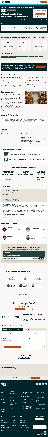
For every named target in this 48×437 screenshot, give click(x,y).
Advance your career (40, 14)
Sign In (38, 1)
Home (2, 7)
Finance (2, 399)
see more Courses (4, 411)
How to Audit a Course (40, 397)
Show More (3, 110)
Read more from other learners (24, 294)
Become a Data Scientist (40, 404)
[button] (28, 2)
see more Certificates (13, 410)
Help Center (14, 422)
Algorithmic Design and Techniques (30, 143)
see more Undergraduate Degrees (27, 406)
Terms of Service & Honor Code (26, 418)
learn (6, 7)
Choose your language (39, 416)
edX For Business (33, 1)
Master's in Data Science (25, 404)
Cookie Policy (22, 422)
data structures (12, 7)
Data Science (3, 402)
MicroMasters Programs (14, 396)
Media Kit (14, 425)
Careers (2, 428)
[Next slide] (26, 291)
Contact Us (14, 420)
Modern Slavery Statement (25, 427)
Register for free (43, 1)
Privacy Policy (22, 420)
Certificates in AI (12, 401)
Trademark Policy (23, 425)
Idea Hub (13, 418)
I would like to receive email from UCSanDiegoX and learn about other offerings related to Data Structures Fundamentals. (20, 23)
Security (13, 423)
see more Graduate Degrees (26, 407)
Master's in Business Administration (27, 399)
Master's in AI (23, 402)
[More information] (24, 68)
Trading (2, 396)
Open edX (3, 425)
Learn (7, 1)
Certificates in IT (12, 408)
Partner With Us (4, 418)
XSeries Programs (13, 400)
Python (2, 392)
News (2, 430)
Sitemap (21, 428)
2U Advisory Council (5, 427)
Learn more (39, 4)
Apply (45, 418)
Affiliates (2, 423)
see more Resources (40, 410)
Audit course (45, 19)
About (2, 420)
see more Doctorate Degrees (26, 408)
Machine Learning (4, 409)
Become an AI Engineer (40, 408)
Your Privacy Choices (24, 430)
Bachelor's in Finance (25, 396)
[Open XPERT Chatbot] (45, 431)
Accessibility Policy (23, 423)
